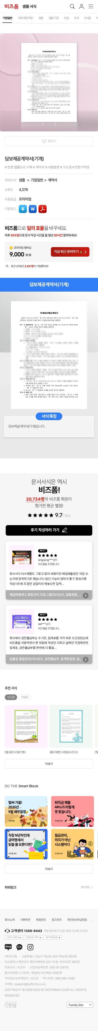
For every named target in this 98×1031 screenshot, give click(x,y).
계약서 (52, 180)
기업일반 (37, 180)
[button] (42, 124)
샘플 (22, 180)
